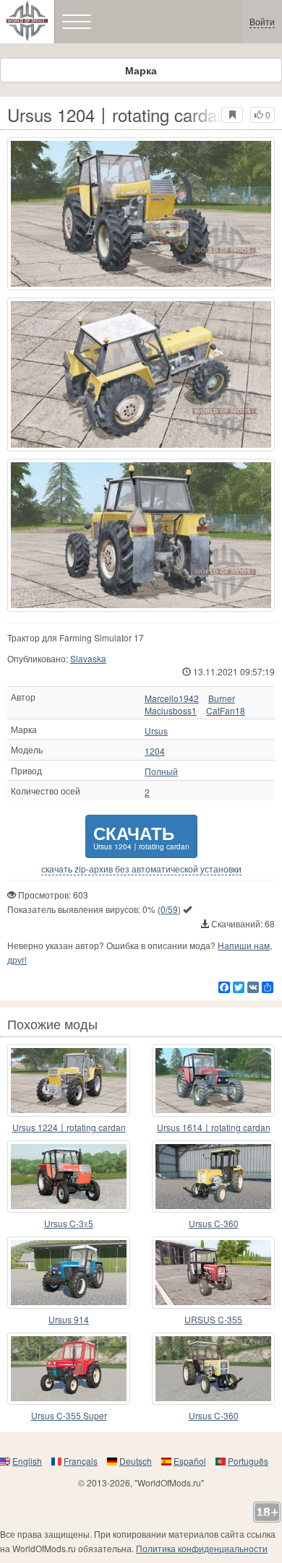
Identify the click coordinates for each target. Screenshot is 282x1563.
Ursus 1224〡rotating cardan (69, 1127)
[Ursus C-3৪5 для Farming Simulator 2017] (68, 1176)
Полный (161, 771)
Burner (221, 698)
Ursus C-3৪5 (68, 1223)
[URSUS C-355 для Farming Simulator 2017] (213, 1273)
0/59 (169, 909)
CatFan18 (225, 710)
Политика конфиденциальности (202, 1548)
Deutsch (135, 1461)
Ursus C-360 (214, 1223)
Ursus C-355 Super (69, 1415)
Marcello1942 (172, 698)
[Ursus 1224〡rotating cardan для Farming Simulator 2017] (68, 1080)
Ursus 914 (68, 1319)
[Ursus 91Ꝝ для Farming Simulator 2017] (68, 1273)
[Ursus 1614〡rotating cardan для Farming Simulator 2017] (213, 1080)
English (27, 1461)
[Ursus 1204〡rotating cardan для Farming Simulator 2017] (141, 213)
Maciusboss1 (171, 710)
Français (81, 1461)
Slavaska (88, 658)
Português (248, 1461)
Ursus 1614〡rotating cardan (213, 1127)
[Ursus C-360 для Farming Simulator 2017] (213, 1369)
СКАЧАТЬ (141, 836)
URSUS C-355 (213, 1319)
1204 (155, 751)
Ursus (156, 731)
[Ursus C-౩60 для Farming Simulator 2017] (213, 1176)
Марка (141, 70)
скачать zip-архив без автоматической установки (141, 869)
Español (190, 1461)
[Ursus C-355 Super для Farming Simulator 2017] (68, 1369)
